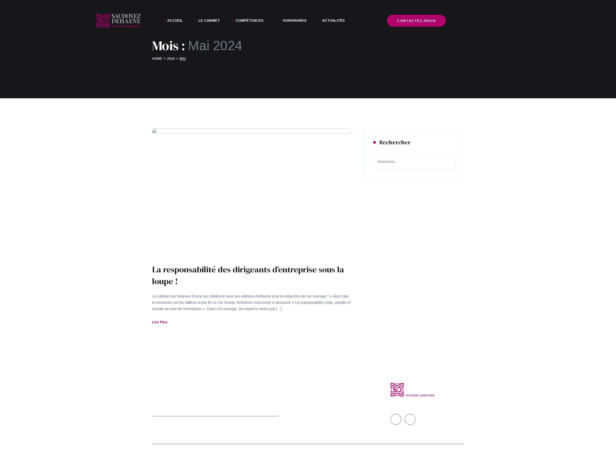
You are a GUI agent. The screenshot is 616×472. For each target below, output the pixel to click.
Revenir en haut (448, 458)
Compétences (249, 20)
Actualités (333, 20)
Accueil (175, 20)
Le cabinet (209, 20)
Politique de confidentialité (238, 384)
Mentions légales (172, 384)
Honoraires (295, 20)
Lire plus (159, 322)
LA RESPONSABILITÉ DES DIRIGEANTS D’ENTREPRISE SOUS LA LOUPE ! (248, 275)
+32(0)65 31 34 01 (330, 383)
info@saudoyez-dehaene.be (334, 400)
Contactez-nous (416, 21)
